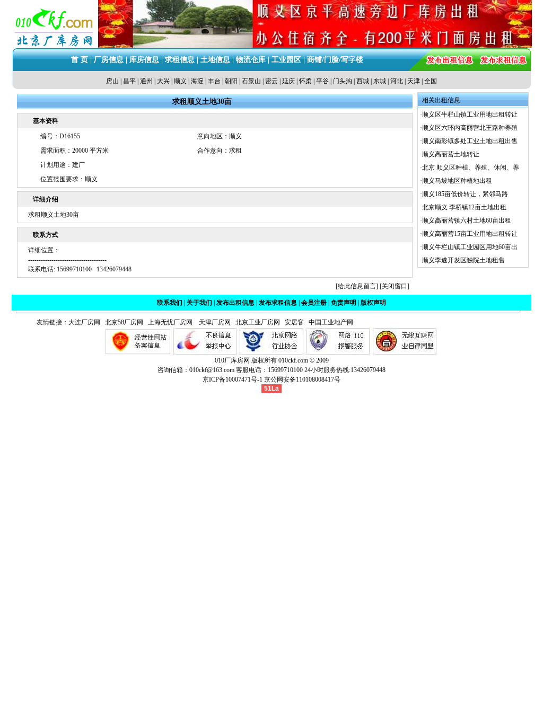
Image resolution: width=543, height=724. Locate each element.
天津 (413, 81)
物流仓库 (251, 60)
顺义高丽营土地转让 (450, 154)
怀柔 (305, 81)
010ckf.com (293, 360)
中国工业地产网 (331, 322)
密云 (271, 81)
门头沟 (342, 81)
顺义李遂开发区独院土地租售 (463, 260)
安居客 (294, 322)
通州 (146, 81)
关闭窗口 (394, 286)
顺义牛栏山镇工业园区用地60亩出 (470, 247)
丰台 (214, 81)
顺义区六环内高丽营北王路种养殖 (470, 127)
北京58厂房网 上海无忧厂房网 (147, 322)
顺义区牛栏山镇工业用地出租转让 (470, 114)
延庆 (288, 81)
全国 (430, 81)
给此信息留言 (357, 286)
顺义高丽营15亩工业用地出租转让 (470, 233)
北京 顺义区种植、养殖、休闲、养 (470, 167)
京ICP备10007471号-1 (232, 379)
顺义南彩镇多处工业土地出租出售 (470, 141)
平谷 (322, 81)
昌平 (129, 81)
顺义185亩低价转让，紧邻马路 (465, 194)
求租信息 (180, 60)
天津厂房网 (212, 322)
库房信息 (144, 60)
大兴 (163, 81)
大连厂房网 (84, 322)
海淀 (197, 81)
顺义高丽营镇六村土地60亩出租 (466, 220)
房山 (112, 81)
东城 (379, 81)
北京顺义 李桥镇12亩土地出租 (464, 207)
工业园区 (286, 60)
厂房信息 (109, 60)
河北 (396, 81)
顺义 (180, 81)
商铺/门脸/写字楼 (335, 60)
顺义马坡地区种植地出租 (457, 180)
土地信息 (215, 60)
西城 (362, 81)
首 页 (79, 60)
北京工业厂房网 (258, 322)
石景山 (251, 81)
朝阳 (231, 81)
